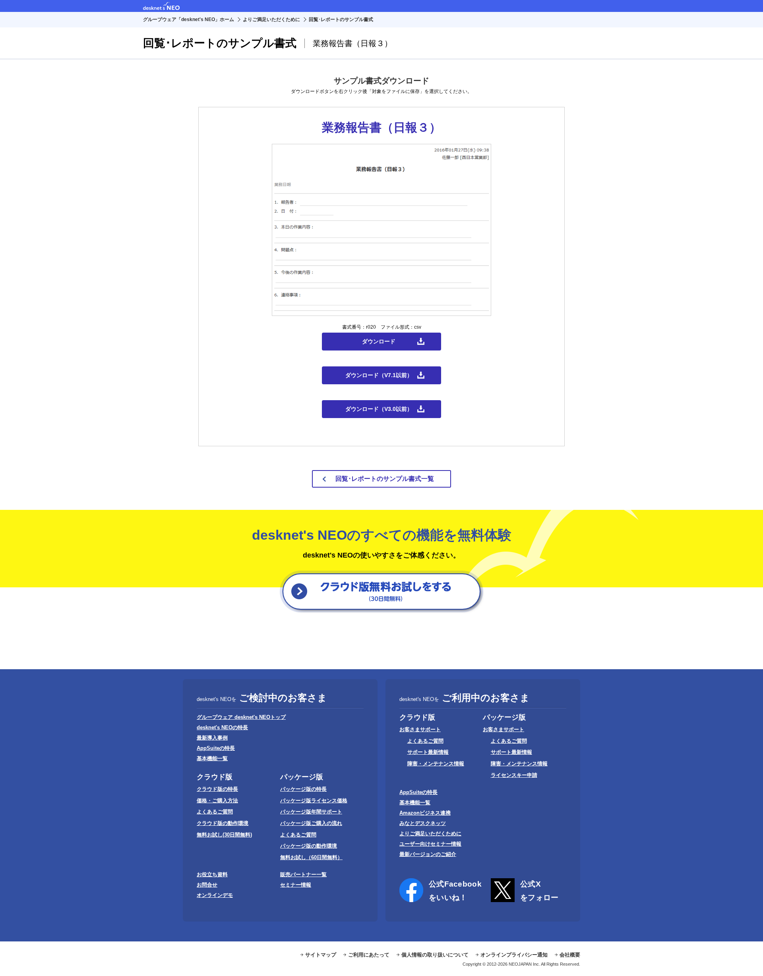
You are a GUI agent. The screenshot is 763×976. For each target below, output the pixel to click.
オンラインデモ (215, 895)
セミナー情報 (295, 885)
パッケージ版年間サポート (311, 812)
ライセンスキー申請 (514, 775)
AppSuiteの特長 (216, 748)
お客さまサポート (420, 729)
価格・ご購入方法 (217, 801)
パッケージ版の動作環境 (308, 846)
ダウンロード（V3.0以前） (378, 409)
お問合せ (207, 885)
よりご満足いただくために (271, 19)
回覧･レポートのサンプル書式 (341, 19)
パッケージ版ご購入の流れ (311, 823)
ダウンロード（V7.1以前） (378, 375)
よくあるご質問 (215, 812)
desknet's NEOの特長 (222, 727)
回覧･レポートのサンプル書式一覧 (384, 478)
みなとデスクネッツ (422, 823)
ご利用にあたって (368, 955)
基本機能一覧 (212, 758)
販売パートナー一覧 (303, 874)
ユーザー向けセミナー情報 (430, 844)
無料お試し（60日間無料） (311, 857)
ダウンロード (378, 341)
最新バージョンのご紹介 (427, 854)
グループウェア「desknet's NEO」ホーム (188, 19)
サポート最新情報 (428, 752)
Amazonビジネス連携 (425, 813)
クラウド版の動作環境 (222, 823)
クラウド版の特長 (217, 789)
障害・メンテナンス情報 (435, 764)
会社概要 (570, 955)
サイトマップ (320, 955)
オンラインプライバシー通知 (514, 955)
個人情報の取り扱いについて (435, 955)
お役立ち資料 (212, 874)
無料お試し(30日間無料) (224, 835)
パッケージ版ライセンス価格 (313, 801)
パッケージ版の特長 (303, 789)
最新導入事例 (212, 738)
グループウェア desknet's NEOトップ (241, 717)
